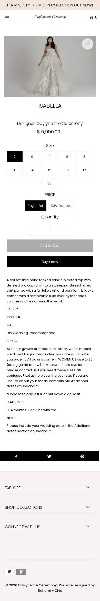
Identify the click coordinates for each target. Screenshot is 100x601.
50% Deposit (61, 205)
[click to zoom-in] (87, 44)
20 (49, 183)
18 (84, 170)
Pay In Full (36, 205)
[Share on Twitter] (49, 456)
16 (67, 170)
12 (49, 170)
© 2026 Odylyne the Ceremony (31, 585)
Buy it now (50, 261)
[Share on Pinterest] (82, 456)
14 (32, 170)
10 (14, 170)
